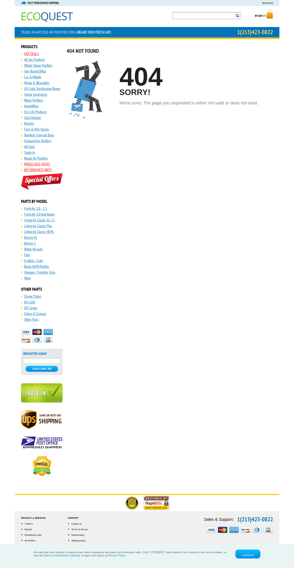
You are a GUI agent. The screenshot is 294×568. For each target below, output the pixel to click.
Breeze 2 (30, 243)
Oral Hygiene (32, 117)
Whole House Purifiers (38, 65)
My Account (267, 3)
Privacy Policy (117, 555)
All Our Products (34, 59)
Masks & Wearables (36, 82)
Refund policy (78, 535)
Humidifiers (31, 106)
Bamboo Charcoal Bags (39, 135)
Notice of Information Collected (62, 555)
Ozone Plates (32, 296)
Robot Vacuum (33, 249)
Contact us (76, 524)
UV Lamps (30, 308)
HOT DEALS (31, 53)
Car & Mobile (32, 77)
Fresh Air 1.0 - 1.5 (35, 208)
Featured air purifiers (37, 140)
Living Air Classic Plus (38, 225)
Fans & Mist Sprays (36, 129)
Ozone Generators (35, 94)
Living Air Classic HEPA (39, 231)
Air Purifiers (30, 540)
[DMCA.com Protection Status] (42, 468)
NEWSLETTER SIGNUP (35, 354)
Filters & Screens (35, 313)
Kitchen (29, 123)
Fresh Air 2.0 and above (39, 214)
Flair (27, 254)
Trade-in (29, 524)
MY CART (260, 16)
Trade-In (29, 152)
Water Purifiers (33, 100)
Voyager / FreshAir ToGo (39, 272)
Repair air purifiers (36, 158)
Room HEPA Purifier (36, 266)
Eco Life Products (35, 111)
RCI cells (29, 302)
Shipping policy (78, 540)
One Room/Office (35, 71)
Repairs (28, 529)
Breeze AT (30, 237)
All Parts (29, 146)
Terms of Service (79, 529)
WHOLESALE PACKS (37, 164)
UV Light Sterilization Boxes (42, 88)
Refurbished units (33, 535)
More (27, 278)
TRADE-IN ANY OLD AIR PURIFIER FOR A (66, 32)
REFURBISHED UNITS (38, 169)
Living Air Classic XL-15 (39, 220)
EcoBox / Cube (33, 260)
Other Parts (31, 319)
